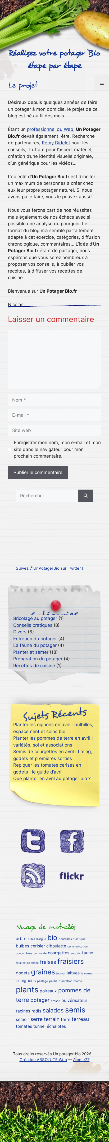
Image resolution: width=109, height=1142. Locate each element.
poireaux (48, 990)
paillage (42, 981)
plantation (65, 981)
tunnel (39, 1026)
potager (39, 1000)
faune (87, 952)
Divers (19, 631)
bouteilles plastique (72, 939)
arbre (21, 938)
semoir (22, 1019)
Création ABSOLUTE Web (43, 1059)
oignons (28, 980)
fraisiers (70, 961)
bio (52, 937)
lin (17, 981)
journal (60, 973)
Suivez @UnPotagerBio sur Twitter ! (49, 568)
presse (55, 1001)
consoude (40, 953)
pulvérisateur (74, 1000)
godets (23, 972)
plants (27, 989)
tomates (24, 1026)
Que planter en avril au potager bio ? (52, 778)
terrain (52, 1019)
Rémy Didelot (56, 142)
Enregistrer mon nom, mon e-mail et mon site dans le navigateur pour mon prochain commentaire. (57, 449)
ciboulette (56, 945)
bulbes (22, 945)
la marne (86, 973)
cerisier (37, 945)
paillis (53, 981)
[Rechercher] (85, 496)
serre (36, 1019)
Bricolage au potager (35, 618)
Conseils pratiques (32, 625)
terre (65, 1019)
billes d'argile (37, 939)
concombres (24, 953)
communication (77, 946)
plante (78, 981)
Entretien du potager (35, 638)
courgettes (58, 952)
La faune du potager (35, 645)
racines (23, 1011)
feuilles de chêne (27, 963)
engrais (76, 953)
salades (53, 1010)
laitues (73, 972)
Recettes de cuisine (34, 665)
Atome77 (81, 1059)
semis (75, 1009)
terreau (80, 1019)
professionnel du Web (50, 129)
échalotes (56, 1026)
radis (36, 1011)
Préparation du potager (37, 658)
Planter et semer (30, 652)
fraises (48, 962)
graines (43, 972)
